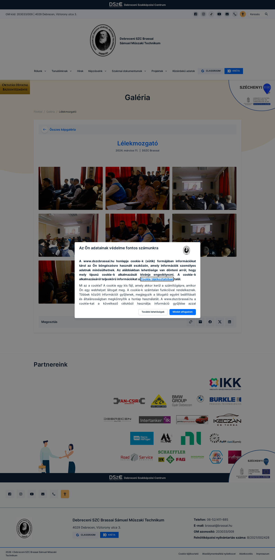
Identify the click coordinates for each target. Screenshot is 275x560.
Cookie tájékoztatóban (156, 279)
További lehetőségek (153, 311)
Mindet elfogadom (183, 311)
